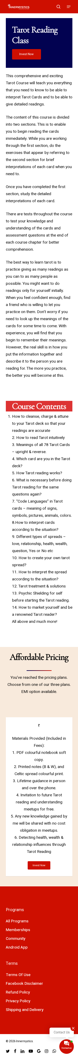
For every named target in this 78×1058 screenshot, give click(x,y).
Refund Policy (18, 992)
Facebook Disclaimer (24, 983)
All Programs (17, 921)
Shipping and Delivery (24, 1010)
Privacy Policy (18, 1001)
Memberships (18, 930)
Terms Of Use (18, 975)
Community (15, 939)
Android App (17, 947)
